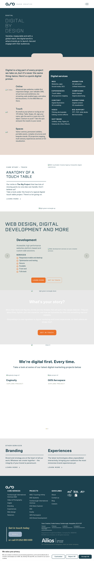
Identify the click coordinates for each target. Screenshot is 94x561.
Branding (14, 451)
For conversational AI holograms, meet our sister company (59, 544)
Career (43, 526)
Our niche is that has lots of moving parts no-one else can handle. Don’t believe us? (25, 187)
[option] (47, 256)
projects (33, 491)
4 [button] (49, 275)
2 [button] (45, 275)
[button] (46, 429)
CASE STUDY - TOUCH (16, 167)
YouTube (44, 529)
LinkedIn (65, 526)
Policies (54, 526)
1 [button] (43, 275)
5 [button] (50, 275)
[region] (47, 555)
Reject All (71, 556)
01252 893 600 (24, 540)
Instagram (77, 526)
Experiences (60, 451)
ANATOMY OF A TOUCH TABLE (20, 174)
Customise (58, 556)
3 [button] (47, 275)
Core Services (13, 491)
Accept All (85, 556)
